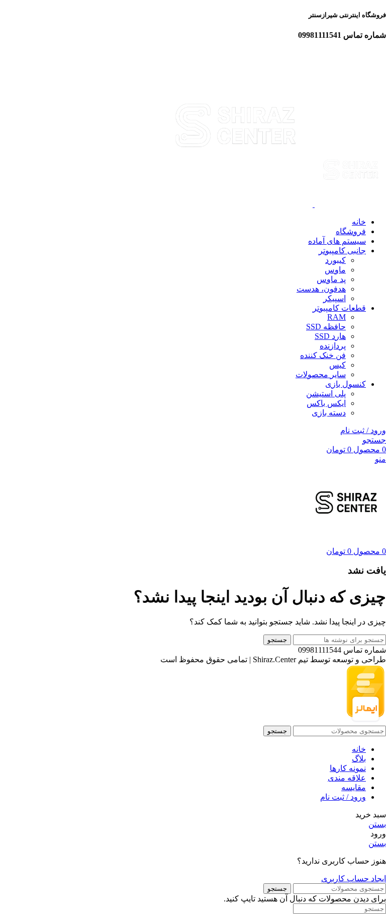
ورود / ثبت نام (343, 797)
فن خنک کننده (323, 355)
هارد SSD (330, 336)
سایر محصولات (321, 374)
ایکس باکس (326, 403)
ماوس (335, 269)
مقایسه (353, 787)
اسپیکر (334, 298)
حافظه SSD (326, 326)
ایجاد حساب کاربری (353, 878)
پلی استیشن (326, 393)
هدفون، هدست (321, 289)
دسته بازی (329, 412)
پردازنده (333, 345)
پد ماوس (331, 279)
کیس (337, 365)
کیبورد (335, 260)
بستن (377, 824)
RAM (336, 317)
